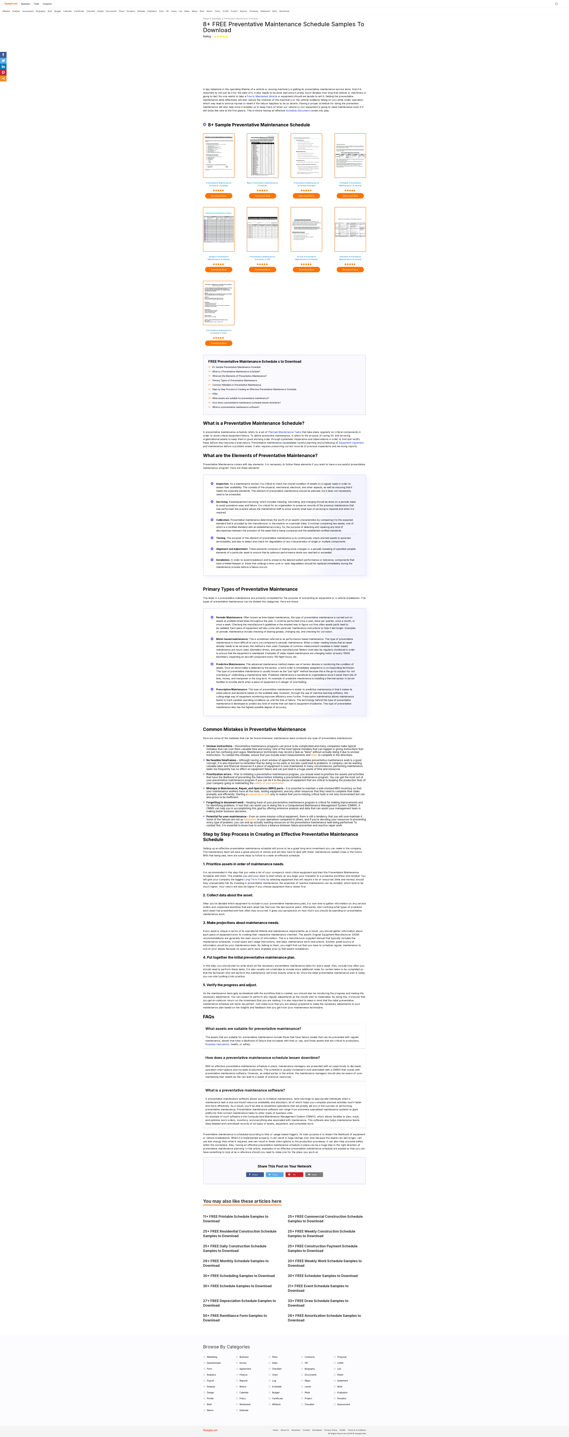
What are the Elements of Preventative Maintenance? (239, 376)
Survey (242, 1362)
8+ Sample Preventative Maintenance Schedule (236, 367)
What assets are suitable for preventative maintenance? (240, 398)
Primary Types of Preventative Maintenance (234, 380)
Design (100, 11)
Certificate (79, 11)
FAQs (215, 393)
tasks (314, 755)
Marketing (212, 1357)
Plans (275, 1357)
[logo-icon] (211, 1431)
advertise (295, 1430)
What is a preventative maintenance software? (235, 407)
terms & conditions (357, 1430)
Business (25, 4)
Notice (209, 11)
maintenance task (259, 794)
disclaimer (317, 1430)
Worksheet (284, 11)
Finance (243, 1374)
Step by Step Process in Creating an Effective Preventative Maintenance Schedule (254, 389)
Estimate (141, 11)
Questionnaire (214, 1362)
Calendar (67, 11)
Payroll (210, 1380)
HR (167, 11)
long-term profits (255, 879)
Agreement (245, 1368)
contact (306, 1430)
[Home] (11, 3)
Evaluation (152, 11)
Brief (50, 11)
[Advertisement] (284, 61)
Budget (57, 11)
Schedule (253, 11)
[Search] (556, 3)
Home (206, 18)
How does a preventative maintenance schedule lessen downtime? (246, 402)
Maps (187, 11)
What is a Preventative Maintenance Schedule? (236, 371)
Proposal (341, 1357)
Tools (36, 4)
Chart (275, 1374)
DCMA (342, 1430)
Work (274, 11)
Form (161, 11)
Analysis (16, 11)
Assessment (28, 11)
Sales (275, 1362)
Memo (195, 11)
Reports (243, 11)
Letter (340, 1362)
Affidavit (6, 11)
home (275, 1430)
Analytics (211, 1374)
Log (274, 1380)
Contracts (310, 1357)
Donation (131, 11)
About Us (285, 1430)
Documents (111, 11)
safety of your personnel (268, 783)
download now (219, 196)
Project (234, 11)
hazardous (250, 819)
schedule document (298, 110)
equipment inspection (351, 442)
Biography (40, 11)
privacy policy (330, 1430)
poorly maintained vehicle (262, 96)
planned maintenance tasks (284, 432)
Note (202, 11)
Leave (174, 11)
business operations (217, 1044)
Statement (265, 11)
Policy (217, 11)
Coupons (47, 4)
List (180, 11)
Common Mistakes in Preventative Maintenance (236, 384)
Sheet (121, 11)
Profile (226, 11)
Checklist (90, 11)
